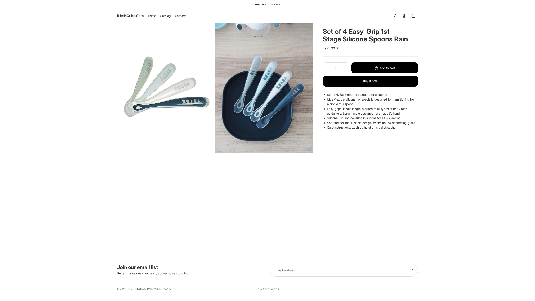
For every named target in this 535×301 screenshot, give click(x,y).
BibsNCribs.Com (136, 289)
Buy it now (370, 81)
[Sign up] (411, 270)
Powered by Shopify (159, 289)
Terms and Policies (267, 289)
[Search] (395, 15)
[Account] (404, 15)
